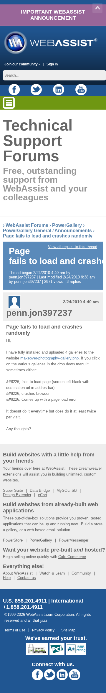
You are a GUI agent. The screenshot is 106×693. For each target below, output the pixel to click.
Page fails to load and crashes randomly (47, 235)
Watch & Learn (52, 573)
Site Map (68, 630)
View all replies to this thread (72, 247)
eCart (42, 495)
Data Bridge (40, 490)
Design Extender (17, 495)
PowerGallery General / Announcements (47, 230)
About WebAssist (18, 573)
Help (7, 577)
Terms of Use (14, 630)
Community (81, 573)
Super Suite (13, 490)
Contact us (26, 577)
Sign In (52, 64)
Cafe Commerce (72, 557)
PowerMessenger (73, 540)
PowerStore (13, 540)
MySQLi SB (67, 490)
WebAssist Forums (27, 225)
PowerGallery (67, 225)
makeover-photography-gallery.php (49, 358)
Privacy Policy (43, 630)
